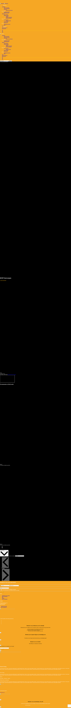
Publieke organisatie (9, 45)
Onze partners (6, 43)
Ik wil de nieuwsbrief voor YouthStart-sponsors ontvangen (10, 590)
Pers (2, 597)
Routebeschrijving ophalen (12, 374)
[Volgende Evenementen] (2, 547)
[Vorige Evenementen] (2, 546)
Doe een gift (6, 51)
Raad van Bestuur (4, 596)
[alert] (35, 426)
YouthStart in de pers (7, 52)
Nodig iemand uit (4, 55)
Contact (3, 598)
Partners (3, 42)
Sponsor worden (8, 49)
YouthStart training (7, 40)
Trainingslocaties (6, 41)
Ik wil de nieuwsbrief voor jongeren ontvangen (9, 589)
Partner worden (6, 44)
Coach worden (6, 50)
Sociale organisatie (8, 46)
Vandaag (1, 549)
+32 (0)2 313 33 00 (4, 606)
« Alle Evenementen (3, 280)
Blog (4, 53)
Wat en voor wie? (6, 36)
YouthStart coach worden (6, 595)
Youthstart (3, 35)
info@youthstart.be (4, 607)
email (1, 587)
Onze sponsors (6, 48)
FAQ (2, 54)
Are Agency (15, 618)
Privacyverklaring (4, 599)
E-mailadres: (2, 647)
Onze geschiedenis (7, 37)
